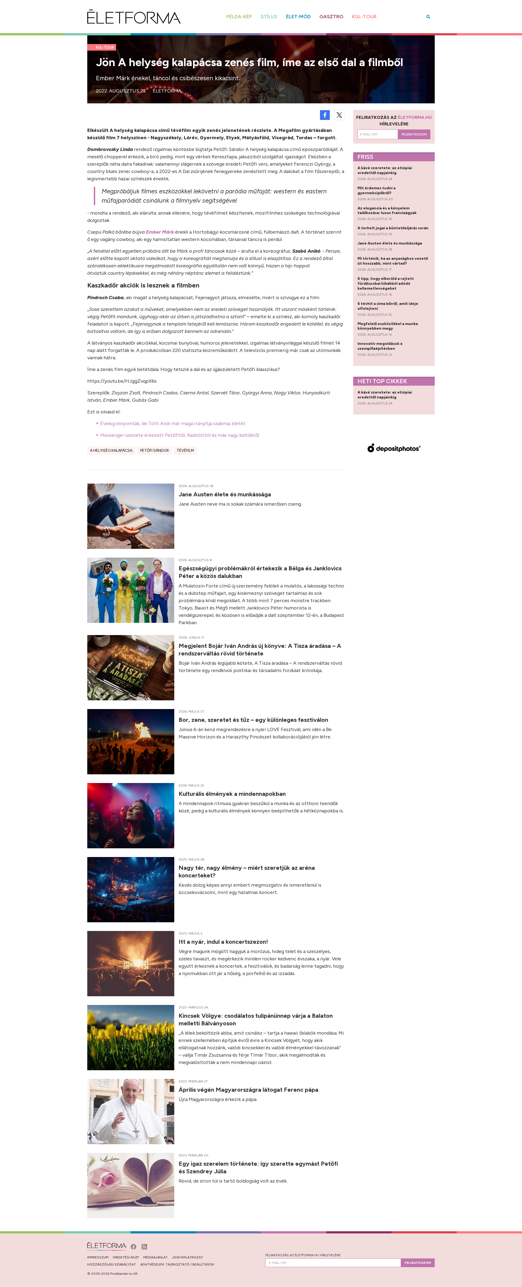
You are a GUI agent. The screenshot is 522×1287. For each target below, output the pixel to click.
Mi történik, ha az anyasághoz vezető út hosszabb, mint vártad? (393, 261)
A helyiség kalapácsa (111, 450)
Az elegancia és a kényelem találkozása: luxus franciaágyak (387, 210)
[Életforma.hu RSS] (144, 1246)
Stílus (269, 17)
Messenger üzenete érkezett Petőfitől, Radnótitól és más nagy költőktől (179, 435)
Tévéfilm (185, 450)
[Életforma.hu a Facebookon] (134, 1246)
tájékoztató (177, 1264)
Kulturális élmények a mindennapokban (233, 793)
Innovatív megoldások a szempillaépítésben (380, 346)
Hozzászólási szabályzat (111, 1264)
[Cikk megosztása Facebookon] (325, 115)
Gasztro (331, 17)
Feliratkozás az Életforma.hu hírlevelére (303, 1255)
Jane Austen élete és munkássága (225, 494)
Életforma (167, 91)
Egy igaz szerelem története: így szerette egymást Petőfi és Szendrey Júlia (258, 1167)
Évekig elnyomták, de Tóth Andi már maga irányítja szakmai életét (173, 423)
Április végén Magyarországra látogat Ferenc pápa (249, 1089)
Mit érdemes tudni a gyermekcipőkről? (377, 190)
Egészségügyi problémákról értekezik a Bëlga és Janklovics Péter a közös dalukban (260, 572)
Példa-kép (239, 17)
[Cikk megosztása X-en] (339, 115)
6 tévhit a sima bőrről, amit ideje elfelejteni (388, 306)
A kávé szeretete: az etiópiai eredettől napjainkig (385, 170)
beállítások (203, 1264)
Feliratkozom (414, 134)
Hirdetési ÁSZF (126, 1257)
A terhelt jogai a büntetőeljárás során (393, 228)
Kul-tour (364, 17)
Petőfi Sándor (154, 450)
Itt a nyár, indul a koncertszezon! (224, 941)
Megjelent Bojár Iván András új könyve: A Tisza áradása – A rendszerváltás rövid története (260, 649)
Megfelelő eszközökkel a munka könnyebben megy (388, 326)
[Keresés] (428, 16)
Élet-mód (298, 17)
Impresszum (97, 1257)
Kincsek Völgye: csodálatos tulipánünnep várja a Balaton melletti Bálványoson (256, 1019)
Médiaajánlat (155, 1257)
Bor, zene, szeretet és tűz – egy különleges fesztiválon (254, 719)
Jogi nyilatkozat (187, 1257)
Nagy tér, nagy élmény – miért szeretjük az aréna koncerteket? (247, 871)
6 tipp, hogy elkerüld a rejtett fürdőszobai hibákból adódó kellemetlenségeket (386, 283)
